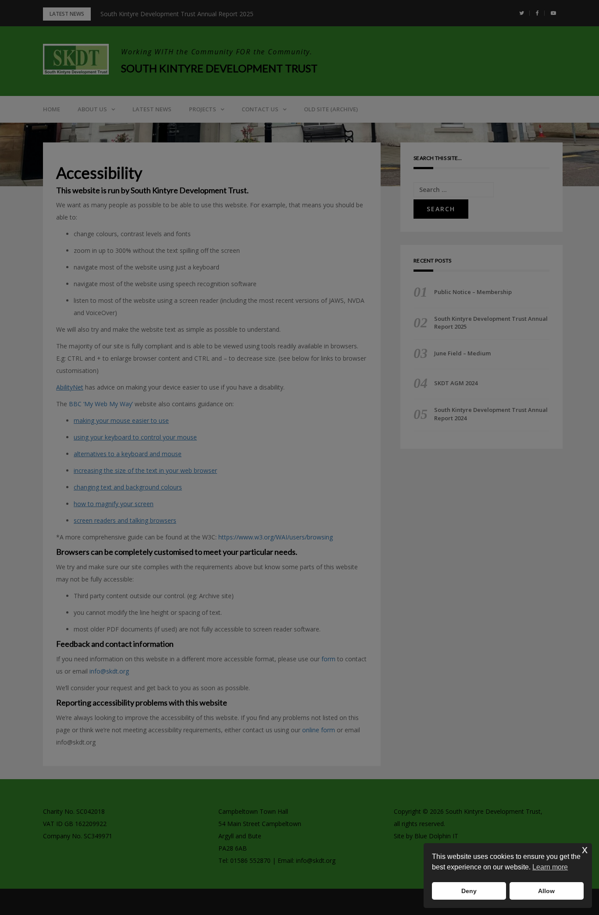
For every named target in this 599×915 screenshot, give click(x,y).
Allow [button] (546, 890)
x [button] (585, 849)
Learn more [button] (550, 867)
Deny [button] (469, 890)
